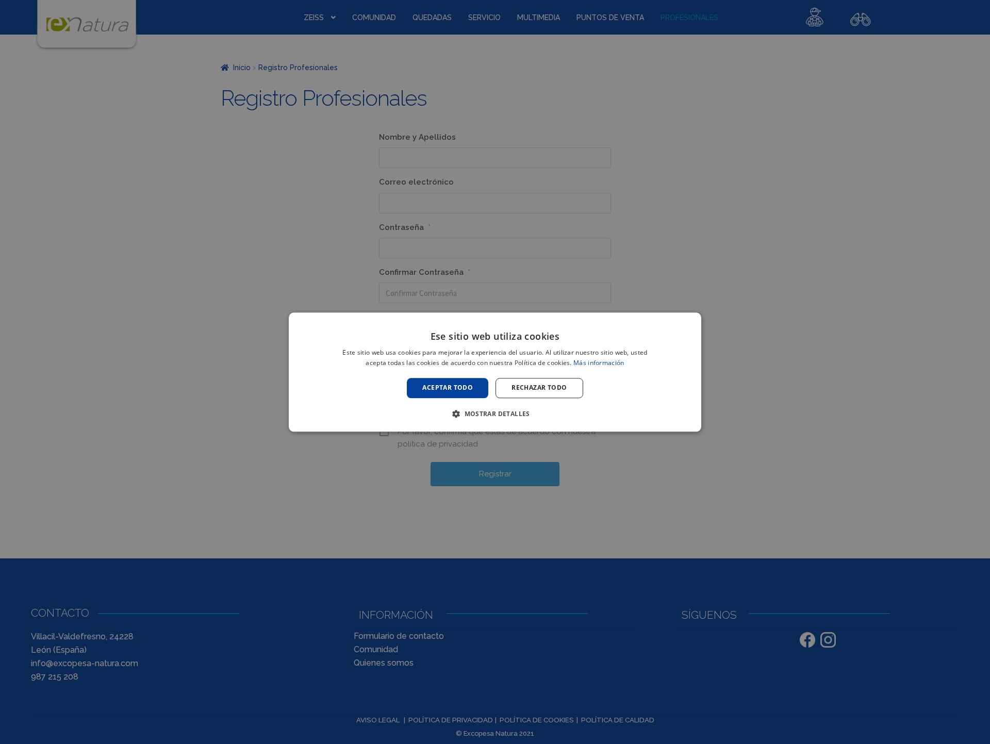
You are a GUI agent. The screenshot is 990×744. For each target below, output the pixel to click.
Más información (598, 362)
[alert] (495, 372)
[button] (495, 413)
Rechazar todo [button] (539, 388)
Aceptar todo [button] (447, 388)
